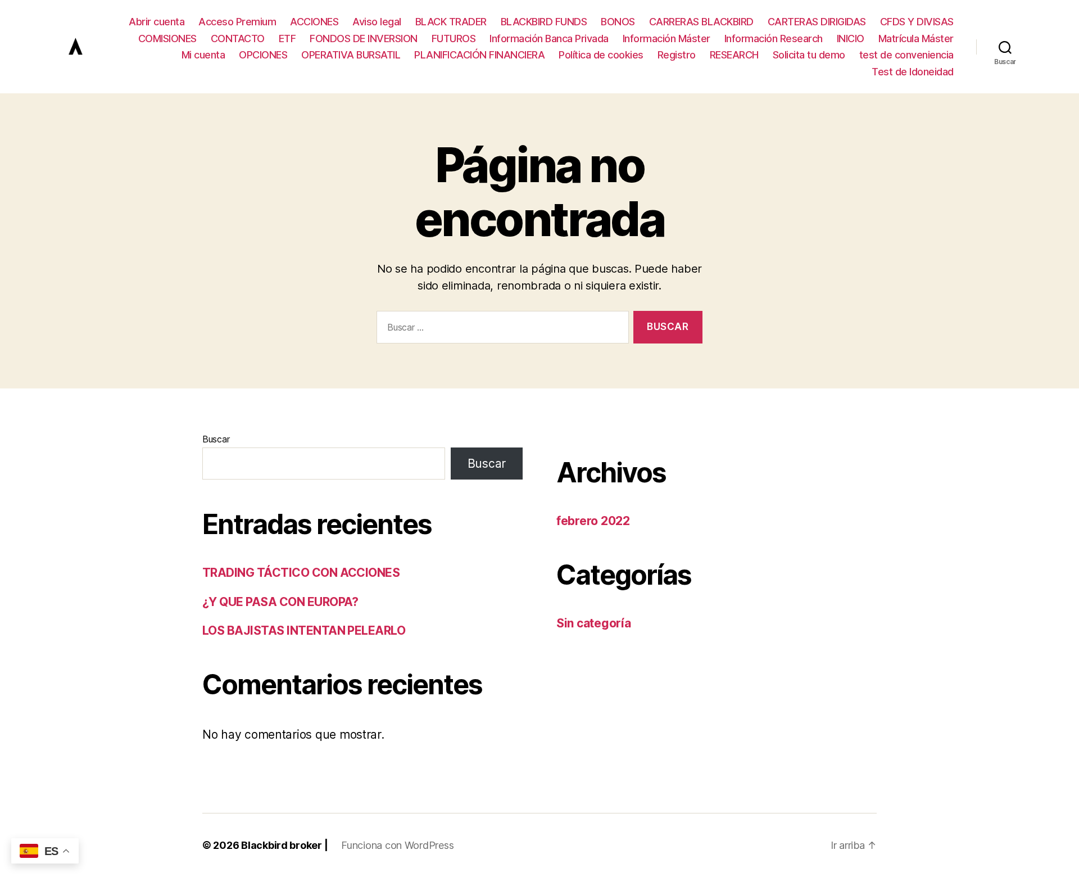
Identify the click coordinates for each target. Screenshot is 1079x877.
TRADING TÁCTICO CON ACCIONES (301, 573)
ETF (287, 38)
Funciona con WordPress (397, 845)
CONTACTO (238, 38)
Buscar (215, 439)
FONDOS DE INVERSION (364, 38)
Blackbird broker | (284, 845)
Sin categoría (593, 623)
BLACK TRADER (451, 22)
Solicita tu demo (809, 55)
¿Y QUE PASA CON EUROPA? (280, 602)
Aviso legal (376, 22)
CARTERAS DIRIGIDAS (817, 22)
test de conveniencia (906, 55)
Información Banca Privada (549, 38)
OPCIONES (263, 55)
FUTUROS (454, 38)
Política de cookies (601, 55)
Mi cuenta (203, 55)
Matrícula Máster (916, 38)
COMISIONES (167, 38)
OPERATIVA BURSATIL (350, 55)
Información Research (773, 38)
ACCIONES (314, 22)
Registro (677, 55)
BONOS (618, 22)
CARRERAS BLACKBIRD (701, 22)
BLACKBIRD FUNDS (544, 22)
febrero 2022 (593, 521)
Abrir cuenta (156, 22)
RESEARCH (734, 55)
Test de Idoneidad (913, 72)
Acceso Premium (237, 22)
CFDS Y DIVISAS (917, 22)
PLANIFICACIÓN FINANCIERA (479, 55)
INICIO (850, 38)
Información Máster (666, 38)
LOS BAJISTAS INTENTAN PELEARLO (303, 630)
